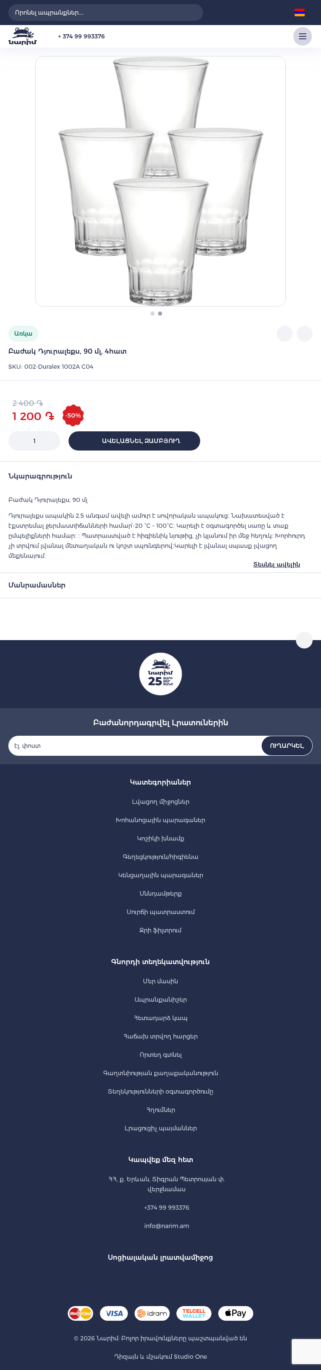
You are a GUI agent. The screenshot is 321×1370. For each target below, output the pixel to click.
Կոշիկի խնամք (160, 838)
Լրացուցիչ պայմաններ (161, 1128)
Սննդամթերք (161, 893)
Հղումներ (160, 1110)
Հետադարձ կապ (161, 1018)
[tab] (160, 475)
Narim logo (22, 36)
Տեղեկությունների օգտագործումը (160, 1091)
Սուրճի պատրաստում (161, 912)
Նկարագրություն (40, 476)
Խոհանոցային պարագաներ (160, 820)
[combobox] (105, 12)
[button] (302, 12)
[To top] (304, 640)
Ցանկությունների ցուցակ (239, 13)
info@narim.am (166, 1226)
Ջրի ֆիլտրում (160, 930)
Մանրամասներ (37, 585)
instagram (172, 1279)
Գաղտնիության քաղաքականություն (160, 1073)
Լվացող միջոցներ (160, 801)
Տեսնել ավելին (276, 564)
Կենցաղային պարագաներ (160, 875)
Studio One (189, 1356)
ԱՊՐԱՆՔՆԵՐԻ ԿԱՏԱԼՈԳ (303, 36)
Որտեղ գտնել (161, 1055)
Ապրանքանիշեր (161, 999)
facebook (149, 1279)
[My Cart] (277, 13)
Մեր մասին (160, 981)
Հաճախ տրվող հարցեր (160, 1036)
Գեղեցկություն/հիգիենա (161, 857)
